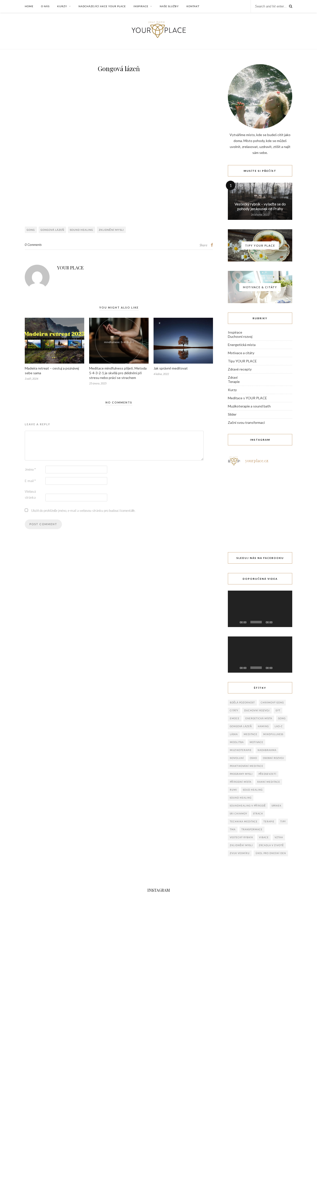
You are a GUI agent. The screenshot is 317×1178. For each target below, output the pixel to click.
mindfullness (273, 734)
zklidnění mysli (111, 229)
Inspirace (140, 6)
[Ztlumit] (277, 622)
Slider (232, 414)
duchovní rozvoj (257, 710)
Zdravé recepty (240, 369)
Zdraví (233, 377)
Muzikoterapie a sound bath (249, 406)
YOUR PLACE (70, 268)
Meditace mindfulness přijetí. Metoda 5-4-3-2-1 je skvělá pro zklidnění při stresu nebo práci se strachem (118, 373)
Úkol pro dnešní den (271, 853)
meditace (250, 734)
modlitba (237, 742)
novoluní (237, 758)
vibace (264, 837)
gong (31, 229)
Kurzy (62, 6)
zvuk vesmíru (240, 853)
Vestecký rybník (241, 837)
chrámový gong (272, 702)
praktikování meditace (246, 766)
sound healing (81, 229)
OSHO (253, 758)
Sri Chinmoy (238, 813)
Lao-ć (279, 726)
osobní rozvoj (273, 758)
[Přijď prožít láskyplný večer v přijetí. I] (238, 527)
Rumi (233, 789)
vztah (279, 837)
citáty (234, 710)
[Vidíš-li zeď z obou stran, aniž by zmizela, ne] (282, 527)
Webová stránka (30, 494)
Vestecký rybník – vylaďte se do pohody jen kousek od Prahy (260, 206)
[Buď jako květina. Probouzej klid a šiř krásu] (119, 1100)
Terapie (234, 381)
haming (263, 726)
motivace (256, 742)
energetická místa (258, 718)
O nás (45, 6)
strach (258, 813)
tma (233, 829)
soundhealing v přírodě (248, 805)
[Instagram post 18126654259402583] (260, 505)
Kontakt (192, 6)
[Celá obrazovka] (285, 622)
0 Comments (33, 245)
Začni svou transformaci (246, 422)
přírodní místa (240, 781)
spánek (276, 805)
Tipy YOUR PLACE (242, 361)
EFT (278, 710)
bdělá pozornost (242, 702)
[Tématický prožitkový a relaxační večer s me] (238, 483)
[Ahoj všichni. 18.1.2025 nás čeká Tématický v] (260, 483)
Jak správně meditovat (171, 368)
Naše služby (169, 6)
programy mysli (241, 774)
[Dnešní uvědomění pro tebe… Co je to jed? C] (282, 483)
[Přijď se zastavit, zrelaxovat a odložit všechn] (238, 505)
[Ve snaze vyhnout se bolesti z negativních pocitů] (282, 505)
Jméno (30, 469)
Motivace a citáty (241, 353)
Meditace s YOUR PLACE (247, 398)
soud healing (253, 789)
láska (234, 734)
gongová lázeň (52, 229)
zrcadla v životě (271, 845)
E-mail (30, 481)
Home (29, 6)
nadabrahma (267, 750)
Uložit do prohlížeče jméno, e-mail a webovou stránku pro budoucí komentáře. (83, 511)
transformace (252, 829)
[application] (260, 609)
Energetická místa (242, 345)
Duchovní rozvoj (240, 336)
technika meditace (244, 821)
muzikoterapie (241, 750)
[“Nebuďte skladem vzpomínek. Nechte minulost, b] (260, 527)
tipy (283, 821)
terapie (269, 821)
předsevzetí (267, 774)
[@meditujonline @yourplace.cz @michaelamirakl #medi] (198, 1100)
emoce (234, 718)
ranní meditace (268, 781)
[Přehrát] (234, 622)
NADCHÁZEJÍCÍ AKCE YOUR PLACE (102, 6)
